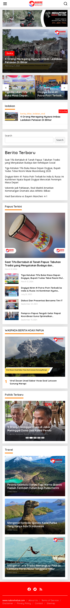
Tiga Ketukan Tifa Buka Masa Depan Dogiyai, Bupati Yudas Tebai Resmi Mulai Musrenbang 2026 (16, 93)
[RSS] (41, 589)
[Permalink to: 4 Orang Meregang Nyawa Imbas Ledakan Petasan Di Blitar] (11, 116)
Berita (10, 53)
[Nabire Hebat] (35, 3)
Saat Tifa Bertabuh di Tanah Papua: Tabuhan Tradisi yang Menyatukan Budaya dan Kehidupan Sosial (32, 161)
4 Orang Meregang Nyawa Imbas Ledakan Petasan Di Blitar (33, 60)
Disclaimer (7, 603)
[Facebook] (29, 589)
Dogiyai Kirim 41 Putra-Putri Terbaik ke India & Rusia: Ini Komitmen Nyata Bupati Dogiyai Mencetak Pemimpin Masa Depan (50, 93)
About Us (33, 600)
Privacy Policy (24, 603)
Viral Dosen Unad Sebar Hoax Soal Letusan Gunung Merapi (33, 382)
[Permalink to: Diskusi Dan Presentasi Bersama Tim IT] (12, 303)
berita (23, 113)
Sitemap (51, 603)
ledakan (36, 113)
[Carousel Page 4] (39, 438)
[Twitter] (35, 589)
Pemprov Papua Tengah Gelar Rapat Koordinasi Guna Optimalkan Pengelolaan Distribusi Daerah (41, 315)
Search (8, 135)
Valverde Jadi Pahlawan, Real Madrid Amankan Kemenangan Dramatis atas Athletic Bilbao (29, 189)
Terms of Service (50, 600)
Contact (39, 603)
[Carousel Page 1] (27, 438)
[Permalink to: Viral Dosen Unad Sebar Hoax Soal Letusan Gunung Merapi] (35, 357)
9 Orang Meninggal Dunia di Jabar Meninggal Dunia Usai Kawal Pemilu (29, 428)
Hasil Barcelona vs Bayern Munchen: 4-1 (26, 196)
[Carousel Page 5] (42, 438)
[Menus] (5, 4)
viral (43, 113)
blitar (29, 113)
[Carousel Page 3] (35, 438)
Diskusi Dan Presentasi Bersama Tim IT (42, 300)
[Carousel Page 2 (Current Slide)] (31, 438)
